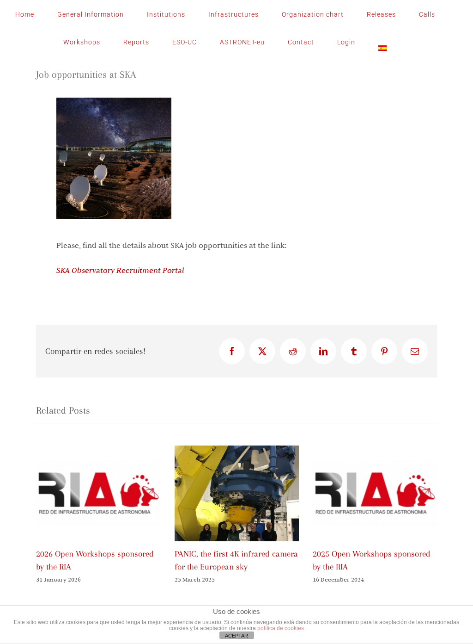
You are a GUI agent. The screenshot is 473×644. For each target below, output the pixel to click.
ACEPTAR (236, 635)
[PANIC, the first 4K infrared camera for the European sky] (237, 450)
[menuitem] (382, 42)
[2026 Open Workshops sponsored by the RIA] (98, 450)
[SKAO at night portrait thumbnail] (114, 101)
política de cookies (280, 628)
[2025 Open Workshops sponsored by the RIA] (375, 450)
